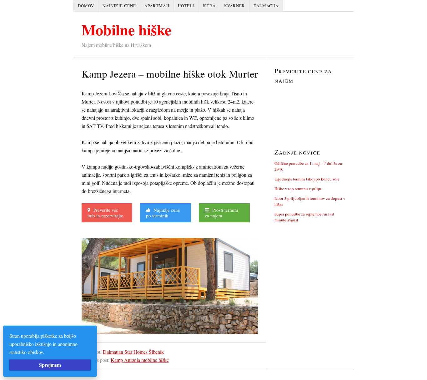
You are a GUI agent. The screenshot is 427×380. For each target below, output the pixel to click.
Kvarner (234, 5)
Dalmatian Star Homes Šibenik (133, 351)
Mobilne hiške (126, 29)
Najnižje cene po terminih (163, 213)
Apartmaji (156, 5)
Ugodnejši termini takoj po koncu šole (306, 179)
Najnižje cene (119, 5)
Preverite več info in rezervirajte (105, 213)
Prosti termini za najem (221, 213)
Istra (209, 5)
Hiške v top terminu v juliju (297, 188)
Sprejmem (50, 364)
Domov (86, 5)
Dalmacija (266, 5)
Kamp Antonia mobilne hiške (140, 360)
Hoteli (186, 5)
